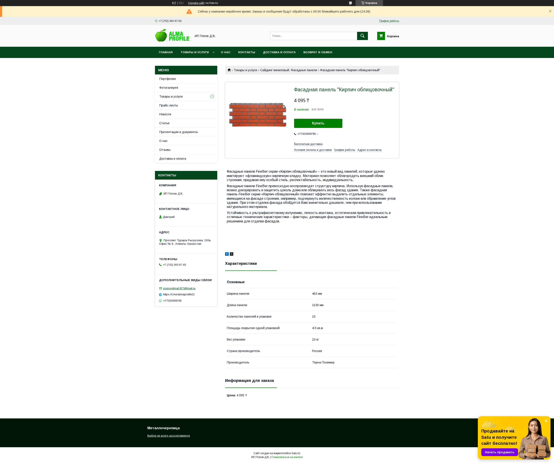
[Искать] (362, 36)
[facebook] (227, 254)
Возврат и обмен (317, 52)
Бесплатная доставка (308, 144)
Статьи (164, 123)
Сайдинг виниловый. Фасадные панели (288, 70)
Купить (318, 123)
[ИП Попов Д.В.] (172, 41)
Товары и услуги (194, 52)
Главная (166, 52)
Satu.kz (295, 453)
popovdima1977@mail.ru (179, 288)
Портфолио (167, 78)
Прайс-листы (168, 105)
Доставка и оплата (279, 52)
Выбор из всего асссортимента (168, 435)
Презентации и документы (178, 132)
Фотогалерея (168, 87)
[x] (231, 254)
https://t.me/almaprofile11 (179, 294)
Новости (165, 114)
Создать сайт (196, 3)
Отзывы (165, 149)
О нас (225, 52)
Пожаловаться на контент (287, 457)
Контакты (246, 52)
